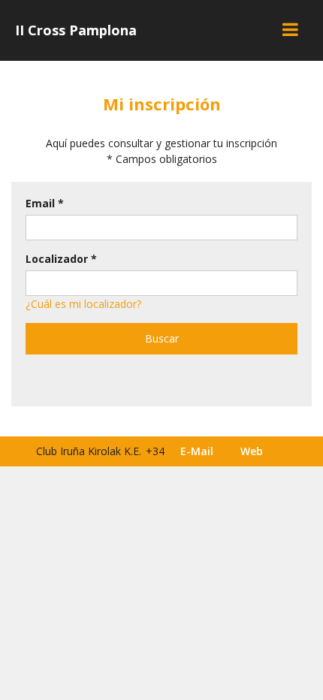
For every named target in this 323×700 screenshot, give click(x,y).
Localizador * (61, 259)
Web (251, 451)
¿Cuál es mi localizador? (83, 304)
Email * (45, 203)
